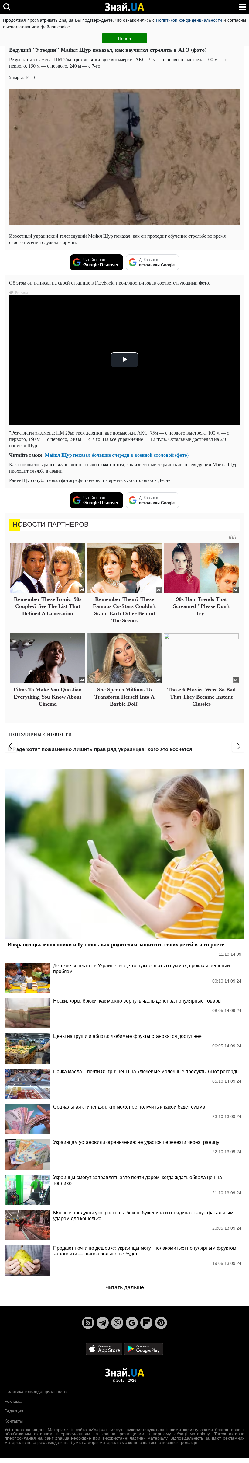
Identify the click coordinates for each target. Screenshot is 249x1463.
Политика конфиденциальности (36, 1391)
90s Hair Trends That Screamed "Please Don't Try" (201, 606)
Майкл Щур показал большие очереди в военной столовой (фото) (117, 454)
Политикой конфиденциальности (189, 20)
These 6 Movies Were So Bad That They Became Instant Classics (201, 696)
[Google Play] (143, 1348)
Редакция (14, 1411)
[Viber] (117, 1323)
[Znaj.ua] (124, 7)
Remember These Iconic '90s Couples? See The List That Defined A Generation (47, 606)
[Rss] (88, 1323)
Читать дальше (124, 1287)
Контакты (14, 1421)
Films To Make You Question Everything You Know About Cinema (48, 696)
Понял (124, 38)
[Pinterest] (161, 1323)
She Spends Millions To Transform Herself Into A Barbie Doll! (124, 696)
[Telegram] (103, 1323)
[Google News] (132, 1323)
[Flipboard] (146, 1323)
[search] (7, 7)
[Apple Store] (105, 1348)
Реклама (13, 1401)
